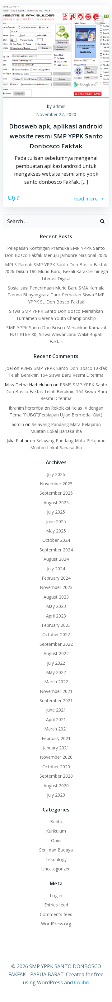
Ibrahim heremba (26, 408)
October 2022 (56, 634)
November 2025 (56, 484)
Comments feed (56, 914)
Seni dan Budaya (56, 850)
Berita (56, 822)
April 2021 (56, 719)
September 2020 (56, 776)
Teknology (56, 859)
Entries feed (56, 905)
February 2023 (56, 625)
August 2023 (56, 597)
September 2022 (56, 644)
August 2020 (56, 786)
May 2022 (56, 672)
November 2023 (56, 587)
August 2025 (56, 502)
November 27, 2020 (56, 114)
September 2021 (56, 700)
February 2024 (56, 578)
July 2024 (56, 569)
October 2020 (56, 767)
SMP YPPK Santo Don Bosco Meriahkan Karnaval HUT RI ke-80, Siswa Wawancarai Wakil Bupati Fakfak (56, 334)
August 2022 (56, 653)
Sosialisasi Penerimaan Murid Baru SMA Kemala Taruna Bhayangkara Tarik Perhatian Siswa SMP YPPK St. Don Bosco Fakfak (56, 295)
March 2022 (56, 682)
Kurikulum (56, 831)
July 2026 (56, 474)
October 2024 (56, 540)
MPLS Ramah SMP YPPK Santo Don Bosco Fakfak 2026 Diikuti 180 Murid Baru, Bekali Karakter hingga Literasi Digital (56, 271)
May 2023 (56, 606)
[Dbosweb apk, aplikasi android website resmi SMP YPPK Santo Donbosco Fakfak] (56, 50)
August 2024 (56, 559)
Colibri (81, 982)
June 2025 (56, 521)
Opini (56, 840)
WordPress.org (56, 924)
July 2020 (56, 795)
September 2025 (56, 493)
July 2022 (56, 663)
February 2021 (56, 738)
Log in (56, 895)
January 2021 (56, 748)
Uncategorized (56, 869)
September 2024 (56, 550)
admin (59, 106)
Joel (9, 368)
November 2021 (56, 691)
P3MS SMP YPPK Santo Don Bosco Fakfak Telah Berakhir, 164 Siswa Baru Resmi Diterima (56, 392)
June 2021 (56, 710)
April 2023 (56, 616)
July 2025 (56, 512)
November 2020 (56, 757)
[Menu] (99, 20)
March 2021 (56, 729)
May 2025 (56, 531)
